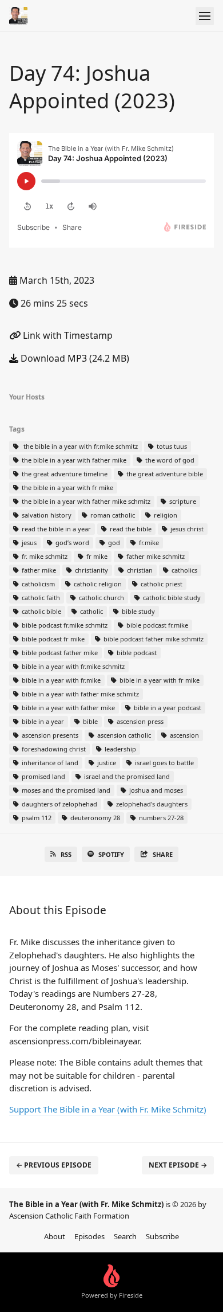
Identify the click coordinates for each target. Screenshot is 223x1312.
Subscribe (162, 1236)
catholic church (100, 597)
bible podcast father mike (59, 652)
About (54, 1236)
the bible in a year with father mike (73, 460)
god (113, 542)
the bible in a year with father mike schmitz (85, 501)
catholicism (37, 583)
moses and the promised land (65, 790)
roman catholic (112, 515)
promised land (42, 776)
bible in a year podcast (166, 707)
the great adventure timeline (63, 473)
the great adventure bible (164, 473)
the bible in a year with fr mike (66, 487)
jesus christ (186, 528)
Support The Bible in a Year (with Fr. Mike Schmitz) (107, 1109)
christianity (90, 570)
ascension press (139, 721)
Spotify (111, 854)
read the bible (130, 528)
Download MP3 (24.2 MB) (73, 358)
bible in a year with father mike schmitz (79, 694)
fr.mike (148, 542)
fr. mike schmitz (43, 556)
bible (89, 721)
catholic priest (160, 583)
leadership (119, 749)
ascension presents (49, 735)
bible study (137, 611)
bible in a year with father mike (67, 707)
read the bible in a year (55, 528)
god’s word (71, 542)
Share (163, 854)
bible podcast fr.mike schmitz (63, 625)
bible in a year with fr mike (159, 680)
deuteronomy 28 (94, 817)
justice (105, 762)
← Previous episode (53, 1165)
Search (125, 1236)
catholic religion (97, 583)
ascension (183, 735)
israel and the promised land (126, 776)
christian (139, 570)
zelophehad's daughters (151, 804)
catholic (90, 611)
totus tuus (171, 446)
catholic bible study (171, 597)
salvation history (45, 515)
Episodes (89, 1236)
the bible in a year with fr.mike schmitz (79, 446)
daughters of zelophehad (58, 804)
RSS (66, 854)
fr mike (96, 556)
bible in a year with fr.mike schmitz (72, 666)
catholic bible (40, 611)
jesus (28, 542)
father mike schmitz (155, 556)
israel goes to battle (163, 762)
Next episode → (178, 1165)
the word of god (169, 460)
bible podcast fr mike (52, 639)
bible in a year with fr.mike (60, 680)
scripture (182, 501)
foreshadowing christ (53, 749)
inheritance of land (49, 762)
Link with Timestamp (67, 335)
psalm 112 (35, 817)
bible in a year (42, 721)
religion (164, 515)
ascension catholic (123, 735)
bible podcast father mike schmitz (153, 639)
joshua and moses (155, 790)
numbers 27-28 (160, 817)
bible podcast (136, 652)
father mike (38, 570)
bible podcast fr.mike (156, 625)
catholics (183, 570)
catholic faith (40, 597)
